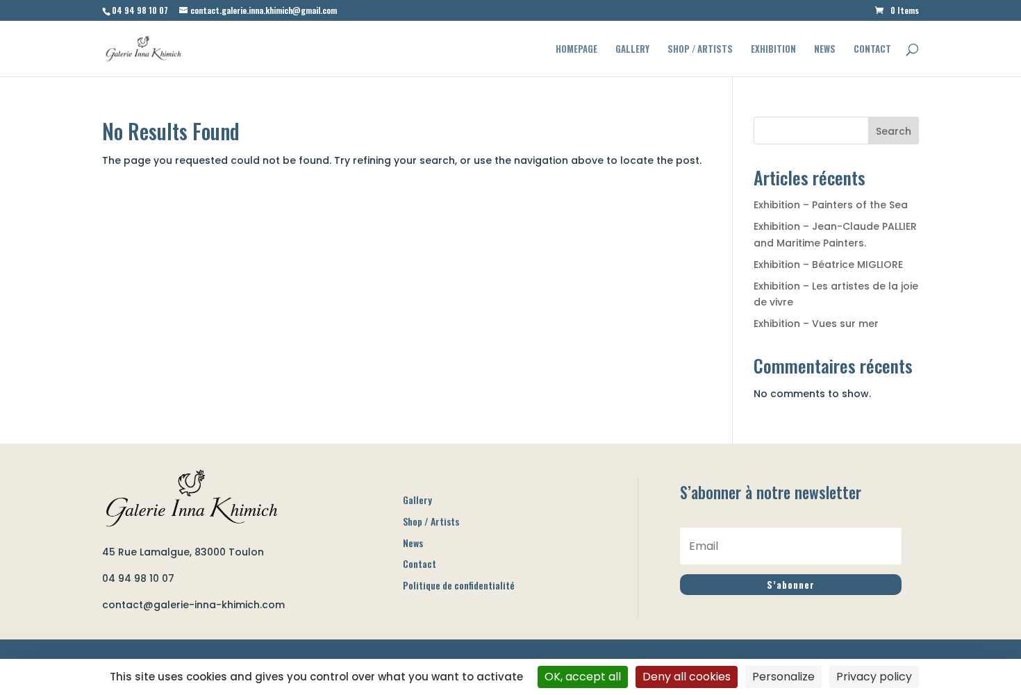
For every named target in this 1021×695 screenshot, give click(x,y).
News (825, 50)
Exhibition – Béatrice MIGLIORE (828, 264)
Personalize (783, 677)
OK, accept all (583, 677)
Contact (872, 50)
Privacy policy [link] (874, 677)
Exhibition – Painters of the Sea (831, 205)
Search (893, 131)
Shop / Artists (700, 50)
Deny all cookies (686, 677)
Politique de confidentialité (459, 585)
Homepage (576, 50)
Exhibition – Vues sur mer (816, 323)
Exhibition (773, 50)
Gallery (632, 50)
